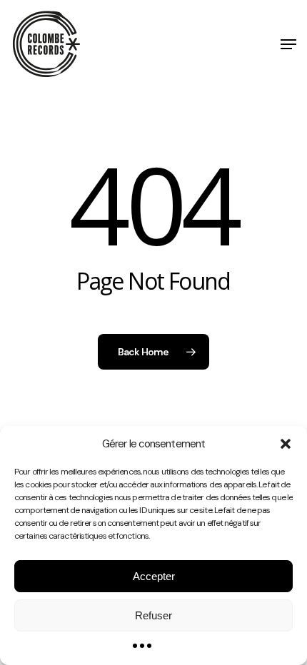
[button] (285, 444)
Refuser (153, 615)
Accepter (154, 576)
